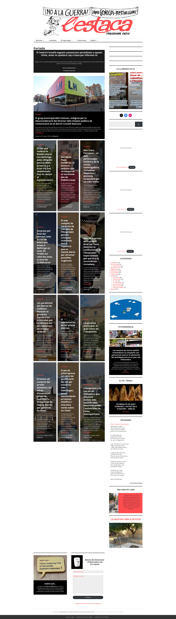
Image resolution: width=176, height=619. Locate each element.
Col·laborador (88, 357)
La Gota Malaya (117, 282)
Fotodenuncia (115, 271)
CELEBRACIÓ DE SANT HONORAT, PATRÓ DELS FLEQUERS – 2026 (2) (126, 406)
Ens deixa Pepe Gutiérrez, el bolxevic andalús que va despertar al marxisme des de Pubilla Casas (68, 168)
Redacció (55, 136)
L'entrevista (114, 274)
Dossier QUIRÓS (122, 251)
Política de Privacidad (84, 617)
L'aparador (116, 277)
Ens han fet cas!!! (116, 267)
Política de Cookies (101, 617)
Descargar (130, 209)
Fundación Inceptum (66, 612)
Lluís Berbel (43, 207)
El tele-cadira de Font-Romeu (120, 424)
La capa (63, 315)
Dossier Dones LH (121, 209)
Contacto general (96, 603)
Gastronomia (115, 272)
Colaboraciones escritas (82, 603)
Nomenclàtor (117, 266)
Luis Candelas (67, 357)
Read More (39, 133)
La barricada (117, 279)
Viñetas (113, 289)
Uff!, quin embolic (118, 287)
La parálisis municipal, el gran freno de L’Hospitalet (91, 327)
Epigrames (114, 269)
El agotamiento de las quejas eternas (68, 323)
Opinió (93, 40)
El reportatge (66, 40)
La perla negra (117, 284)
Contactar (88, 597)
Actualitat (52, 40)
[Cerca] (138, 124)
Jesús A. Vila (88, 437)
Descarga (132, 167)
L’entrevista (81, 40)
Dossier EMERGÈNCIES (122, 167)
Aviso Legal (70, 617)
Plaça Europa (117, 286)
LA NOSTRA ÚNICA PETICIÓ (126, 519)
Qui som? (39, 40)
